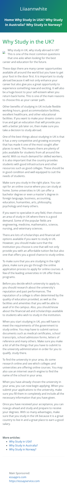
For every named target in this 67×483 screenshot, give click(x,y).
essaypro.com (17, 477)
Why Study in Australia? (23, 445)
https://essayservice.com (24, 481)
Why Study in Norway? (44, 24)
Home (9, 20)
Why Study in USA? (30, 20)
